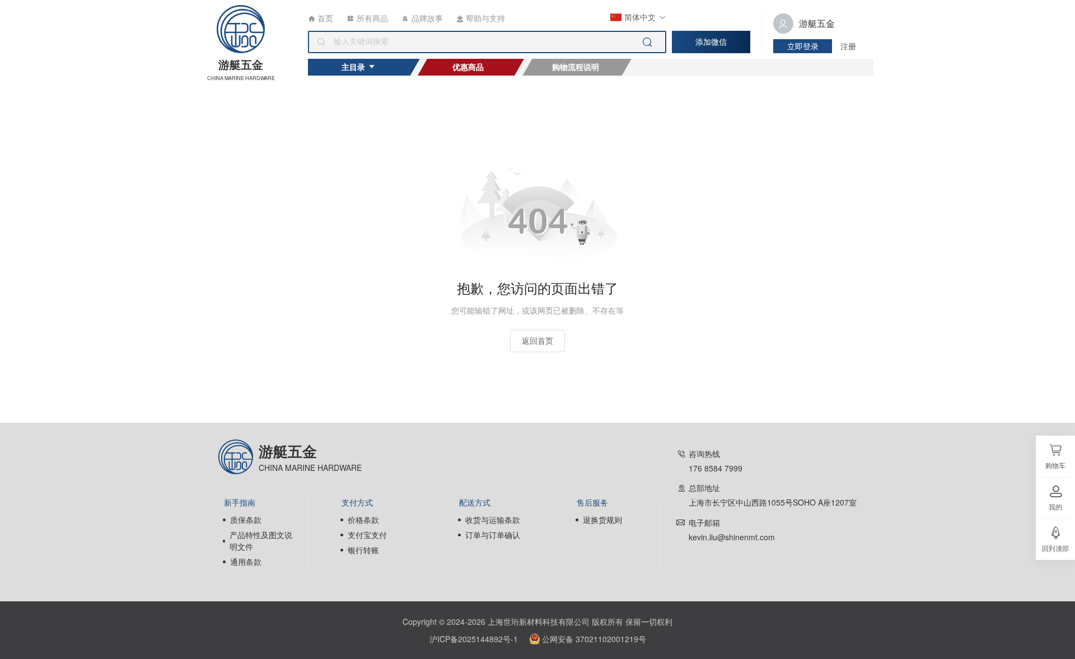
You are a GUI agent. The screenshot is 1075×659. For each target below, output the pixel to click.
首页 (324, 18)
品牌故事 (426, 18)
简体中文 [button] (640, 16)
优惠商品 (468, 66)
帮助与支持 (484, 18)
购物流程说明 (575, 66)
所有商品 (371, 18)
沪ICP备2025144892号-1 (473, 638)
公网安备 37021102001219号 (594, 638)
